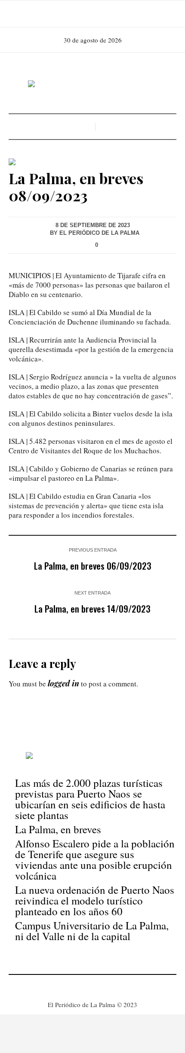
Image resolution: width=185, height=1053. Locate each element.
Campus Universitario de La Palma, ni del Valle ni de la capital (92, 930)
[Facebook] (79, 13)
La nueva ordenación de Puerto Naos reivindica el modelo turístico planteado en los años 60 (94, 900)
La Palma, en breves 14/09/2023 (92, 608)
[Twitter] (103, 13)
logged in (63, 683)
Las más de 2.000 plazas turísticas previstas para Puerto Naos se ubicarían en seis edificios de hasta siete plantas (90, 799)
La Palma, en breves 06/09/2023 (92, 565)
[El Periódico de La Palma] (92, 84)
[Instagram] (91, 13)
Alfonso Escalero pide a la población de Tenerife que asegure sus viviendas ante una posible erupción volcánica (95, 859)
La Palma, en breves (58, 829)
